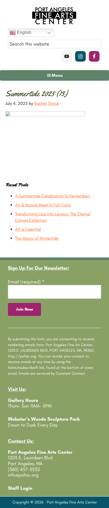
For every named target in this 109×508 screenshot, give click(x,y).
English (23, 32)
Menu (57, 75)
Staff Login (20, 488)
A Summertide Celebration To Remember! (52, 195)
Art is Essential (28, 229)
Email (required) (26, 282)
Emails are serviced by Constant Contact (52, 373)
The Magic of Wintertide (36, 238)
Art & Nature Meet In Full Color (43, 204)
